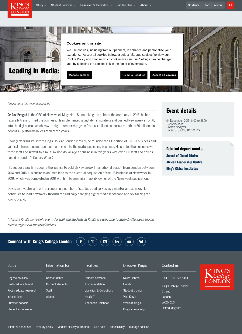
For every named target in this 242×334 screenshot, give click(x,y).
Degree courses (25, 279)
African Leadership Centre (184, 162)
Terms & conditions (19, 327)
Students (193, 5)
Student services (102, 279)
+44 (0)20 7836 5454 (175, 278)
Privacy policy (44, 327)
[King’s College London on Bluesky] (141, 241)
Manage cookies (139, 327)
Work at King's (140, 304)
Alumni (218, 5)
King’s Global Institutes (182, 168)
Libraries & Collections (102, 291)
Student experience (25, 310)
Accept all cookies (164, 75)
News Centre (140, 279)
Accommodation (102, 285)
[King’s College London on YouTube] (129, 241)
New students (63, 279)
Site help (99, 327)
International (25, 297)
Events (140, 285)
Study (42, 6)
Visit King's (140, 297)
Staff (206, 5)
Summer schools (25, 304)
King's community (140, 310)
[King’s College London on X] (92, 241)
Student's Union (140, 291)
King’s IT (102, 297)
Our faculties (127, 6)
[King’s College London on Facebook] (80, 241)
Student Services (64, 6)
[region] (122, 59)
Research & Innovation (97, 6)
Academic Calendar (102, 304)
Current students (63, 285)
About (146, 6)
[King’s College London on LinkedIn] (117, 241)
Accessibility (117, 327)
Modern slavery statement (73, 327)
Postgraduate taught (25, 285)
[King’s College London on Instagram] (104, 241)
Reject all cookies (134, 75)
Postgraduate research (25, 291)
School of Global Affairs (182, 155)
